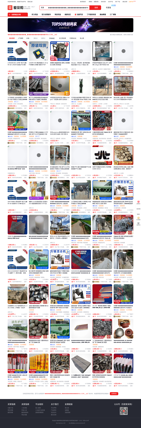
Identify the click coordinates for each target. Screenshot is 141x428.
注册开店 (131, 1)
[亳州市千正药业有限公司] (125, 177)
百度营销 (67, 412)
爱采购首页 (83, 1)
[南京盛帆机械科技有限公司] (125, 142)
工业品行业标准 (40, 410)
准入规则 (38, 408)
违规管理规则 (39, 412)
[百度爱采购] (21, 7)
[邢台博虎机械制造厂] (104, 108)
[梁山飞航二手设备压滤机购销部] (125, 108)
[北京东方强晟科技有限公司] (83, 108)
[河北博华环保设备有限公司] (83, 142)
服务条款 (10, 412)
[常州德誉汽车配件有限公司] (104, 177)
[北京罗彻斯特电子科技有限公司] (19, 73)
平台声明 (53, 408)
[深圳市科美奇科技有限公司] (41, 73)
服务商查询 (24, 412)
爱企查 (67, 408)
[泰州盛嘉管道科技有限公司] (62, 73)
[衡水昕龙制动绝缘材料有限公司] (19, 177)
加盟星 (67, 410)
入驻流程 (24, 408)
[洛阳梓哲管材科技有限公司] (41, 108)
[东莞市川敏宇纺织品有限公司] (62, 108)
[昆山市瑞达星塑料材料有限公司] (83, 177)
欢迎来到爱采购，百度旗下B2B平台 (17, 1)
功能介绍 (10, 408)
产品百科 (53, 410)
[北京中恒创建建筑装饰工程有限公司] (104, 73)
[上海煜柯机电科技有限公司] (83, 73)
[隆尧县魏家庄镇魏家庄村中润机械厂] (21, 108)
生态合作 (53, 412)
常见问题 (10, 410)
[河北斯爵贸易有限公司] (104, 142)
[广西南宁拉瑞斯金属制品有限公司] (127, 73)
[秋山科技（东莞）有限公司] (62, 142)
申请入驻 (24, 410)
